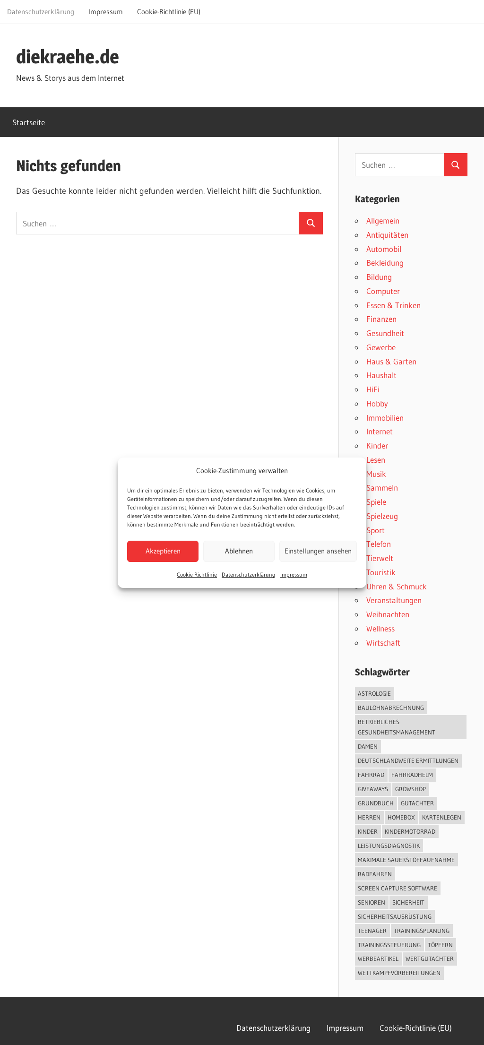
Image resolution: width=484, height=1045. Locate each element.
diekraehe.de (67, 56)
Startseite (28, 122)
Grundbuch (376, 803)
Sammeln (382, 487)
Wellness (380, 628)
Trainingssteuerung (389, 945)
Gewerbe (381, 347)
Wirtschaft (383, 643)
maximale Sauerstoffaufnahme (406, 860)
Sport (375, 530)
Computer (383, 291)
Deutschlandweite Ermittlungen (408, 760)
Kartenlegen (441, 817)
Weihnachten (387, 614)
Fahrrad (371, 774)
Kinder (377, 445)
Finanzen (381, 319)
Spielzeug (382, 516)
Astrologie (374, 693)
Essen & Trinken (393, 305)
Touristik (381, 572)
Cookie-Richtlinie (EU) (168, 11)
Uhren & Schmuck (396, 586)
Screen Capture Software (397, 888)
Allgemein (382, 220)
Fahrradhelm (412, 774)
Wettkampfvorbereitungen (399, 972)
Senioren (371, 902)
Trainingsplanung (421, 930)
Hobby (377, 403)
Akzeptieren (163, 550)
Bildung (379, 277)
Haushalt (381, 375)
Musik (376, 474)
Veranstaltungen (394, 600)
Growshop (410, 789)
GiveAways (373, 789)
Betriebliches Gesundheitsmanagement (396, 727)
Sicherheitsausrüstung (395, 916)
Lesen (375, 460)
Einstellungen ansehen (318, 550)
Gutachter (417, 803)
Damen (368, 746)
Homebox (401, 817)
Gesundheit (385, 333)
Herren (369, 817)
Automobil (383, 249)
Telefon (378, 544)
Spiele (376, 502)
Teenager (372, 930)
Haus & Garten (391, 361)
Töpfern (440, 945)
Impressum (293, 574)
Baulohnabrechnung (391, 707)
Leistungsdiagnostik (389, 845)
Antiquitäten (387, 235)
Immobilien (385, 418)
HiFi (373, 389)
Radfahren (375, 874)
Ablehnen (239, 550)
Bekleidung (385, 263)
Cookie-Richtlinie (197, 574)
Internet (379, 431)
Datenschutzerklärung (249, 574)
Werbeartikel (378, 958)
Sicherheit (408, 902)
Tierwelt (379, 558)
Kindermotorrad (410, 831)
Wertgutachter (430, 958)
